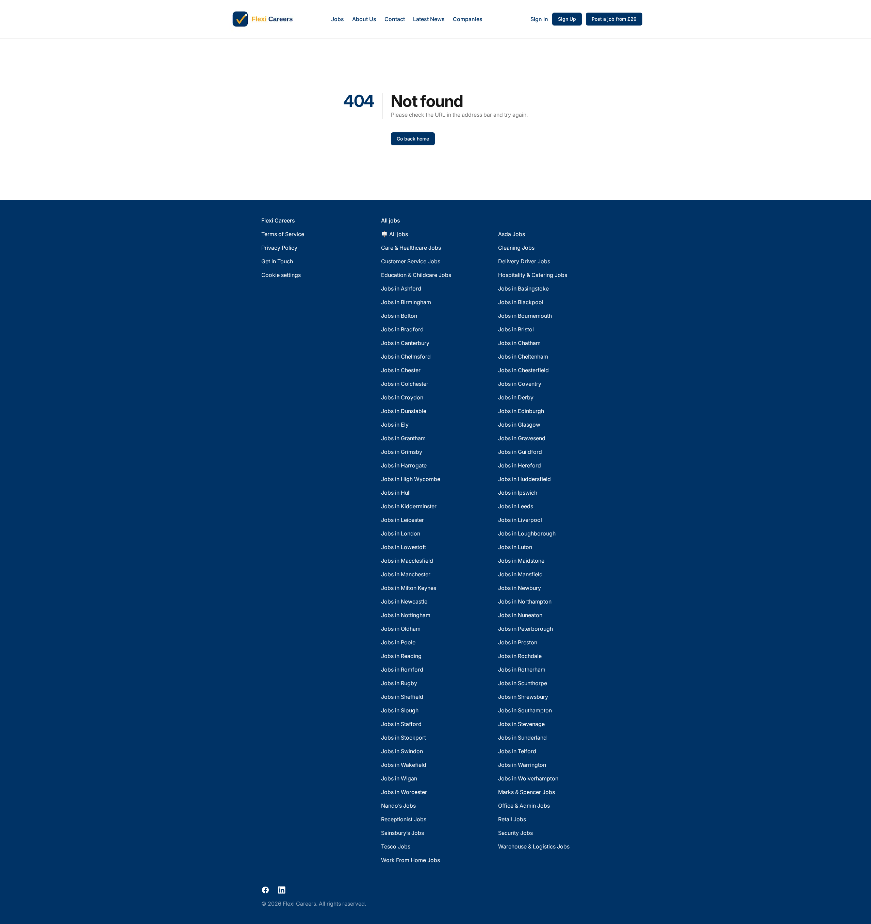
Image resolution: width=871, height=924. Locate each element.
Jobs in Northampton (525, 601)
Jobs (337, 19)
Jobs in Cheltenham (523, 356)
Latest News (429, 19)
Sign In (539, 19)
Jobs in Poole (398, 642)
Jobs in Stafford (401, 724)
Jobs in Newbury (519, 587)
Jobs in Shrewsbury (523, 696)
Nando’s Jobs (398, 805)
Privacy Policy (279, 247)
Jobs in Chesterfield (523, 370)
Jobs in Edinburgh (521, 411)
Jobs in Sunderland (522, 737)
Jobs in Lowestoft (403, 547)
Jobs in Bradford (402, 329)
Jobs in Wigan (399, 778)
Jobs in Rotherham (521, 669)
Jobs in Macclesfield (407, 560)
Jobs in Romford (402, 669)
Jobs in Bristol (516, 329)
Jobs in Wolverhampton (528, 778)
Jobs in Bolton (399, 315)
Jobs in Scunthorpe (522, 683)
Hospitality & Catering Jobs (532, 274)
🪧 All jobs (394, 234)
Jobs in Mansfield (520, 574)
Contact (394, 19)
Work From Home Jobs (410, 860)
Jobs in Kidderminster (409, 506)
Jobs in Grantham (403, 438)
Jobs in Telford (517, 751)
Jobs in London (400, 533)
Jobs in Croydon (402, 397)
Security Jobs (515, 832)
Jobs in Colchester (404, 383)
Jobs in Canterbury (405, 343)
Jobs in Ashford (401, 288)
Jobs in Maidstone (521, 560)
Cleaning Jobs (516, 247)
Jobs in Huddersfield (524, 479)
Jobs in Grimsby (401, 451)
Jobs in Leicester (402, 519)
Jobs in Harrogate (404, 465)
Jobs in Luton (515, 547)
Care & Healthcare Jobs (411, 247)
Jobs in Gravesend (521, 438)
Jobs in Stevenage (521, 724)
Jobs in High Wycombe (410, 479)
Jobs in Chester (401, 370)
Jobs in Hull (396, 492)
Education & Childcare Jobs (416, 274)
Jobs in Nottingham (405, 615)
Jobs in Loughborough (527, 533)
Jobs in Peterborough (525, 628)
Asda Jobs (511, 234)
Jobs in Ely (395, 424)
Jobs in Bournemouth (525, 315)
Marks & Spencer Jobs (526, 792)
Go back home (413, 139)
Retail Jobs (512, 819)
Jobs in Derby (515, 397)
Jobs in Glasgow (519, 424)
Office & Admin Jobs (524, 805)
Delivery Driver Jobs (524, 261)
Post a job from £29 (614, 19)
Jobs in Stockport (403, 737)
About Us (364, 19)
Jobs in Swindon (402, 751)
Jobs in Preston (517, 642)
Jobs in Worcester (404, 792)
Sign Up (567, 19)
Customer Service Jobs (410, 261)
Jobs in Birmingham (406, 302)
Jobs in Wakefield (403, 764)
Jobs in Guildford (520, 451)
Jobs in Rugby (399, 683)
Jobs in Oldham (401, 628)
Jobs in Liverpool (520, 519)
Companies (467, 19)
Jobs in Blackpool (520, 302)
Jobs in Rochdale (520, 656)
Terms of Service (282, 234)
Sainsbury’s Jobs (402, 832)
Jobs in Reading (401, 656)
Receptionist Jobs (403, 819)
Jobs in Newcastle (404, 601)
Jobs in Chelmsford (406, 356)
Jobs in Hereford (519, 465)
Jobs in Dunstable (403, 411)
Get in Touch (277, 261)
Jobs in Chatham (519, 343)
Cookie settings (281, 274)
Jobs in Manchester (405, 574)
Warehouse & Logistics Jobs (534, 846)
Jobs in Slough (399, 710)
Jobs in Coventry (519, 383)
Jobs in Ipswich (517, 492)
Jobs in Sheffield (402, 696)
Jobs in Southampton (525, 710)
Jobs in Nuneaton (520, 615)
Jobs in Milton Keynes (408, 587)
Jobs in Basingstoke (523, 288)
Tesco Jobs (395, 846)
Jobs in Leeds (515, 506)
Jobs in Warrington (522, 764)
